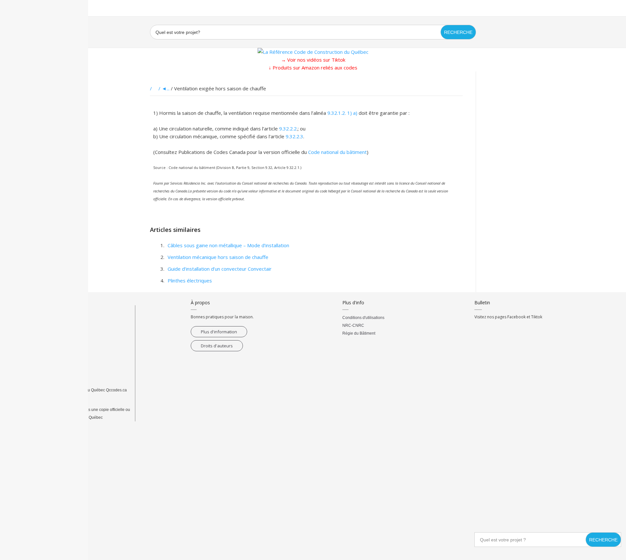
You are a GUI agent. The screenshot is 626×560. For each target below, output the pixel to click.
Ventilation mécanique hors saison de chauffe (218, 257)
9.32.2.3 (294, 136)
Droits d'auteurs (217, 346)
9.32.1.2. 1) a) (342, 113)
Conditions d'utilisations (363, 317)
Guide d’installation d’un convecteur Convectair (220, 268)
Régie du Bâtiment (358, 333)
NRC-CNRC (353, 325)
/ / (156, 88)
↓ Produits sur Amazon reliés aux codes (313, 67)
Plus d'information (219, 332)
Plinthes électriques (190, 280)
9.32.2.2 (288, 128)
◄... (166, 88)
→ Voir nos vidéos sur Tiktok (313, 59)
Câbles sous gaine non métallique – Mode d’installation (228, 245)
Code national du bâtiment (337, 152)
